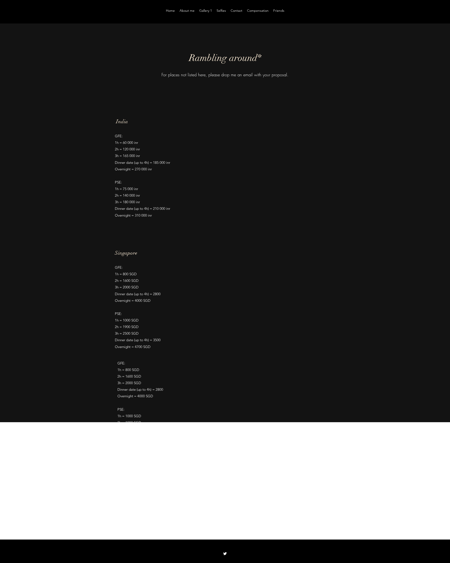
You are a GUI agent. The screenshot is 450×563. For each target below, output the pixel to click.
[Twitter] (225, 553)
